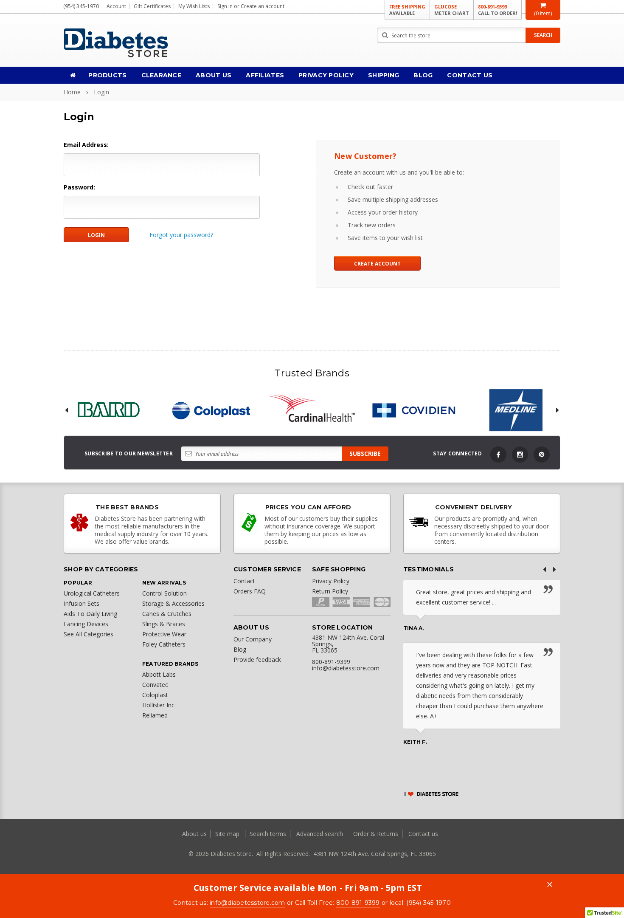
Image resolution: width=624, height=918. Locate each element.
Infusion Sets (81, 603)
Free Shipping (407, 9)
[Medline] (515, 410)
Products (107, 75)
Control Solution (164, 593)
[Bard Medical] (108, 410)
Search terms (268, 834)
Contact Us (469, 75)
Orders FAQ (249, 591)
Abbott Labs (159, 674)
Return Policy (330, 591)
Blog (423, 75)
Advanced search (319, 834)
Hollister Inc (158, 705)
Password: (79, 187)
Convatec (155, 685)
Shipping (383, 75)
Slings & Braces (163, 624)
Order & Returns (375, 834)
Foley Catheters (164, 644)
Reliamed (155, 715)
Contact (244, 581)
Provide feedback (257, 659)
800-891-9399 (497, 9)
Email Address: (86, 145)
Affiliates (265, 75)
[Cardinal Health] (312, 410)
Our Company (252, 639)
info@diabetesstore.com (247, 903)
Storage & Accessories (173, 603)
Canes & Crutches (166, 614)
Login (101, 92)
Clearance (161, 75)
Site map (228, 834)
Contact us (423, 834)
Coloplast (155, 695)
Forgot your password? (181, 235)
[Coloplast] (210, 410)
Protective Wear (164, 634)
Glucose (451, 9)
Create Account (377, 263)
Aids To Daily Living (90, 614)
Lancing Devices (86, 624)
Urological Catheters (92, 593)
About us (195, 834)
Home (72, 92)
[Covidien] (413, 410)
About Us (213, 75)
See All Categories (88, 634)
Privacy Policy (326, 75)
